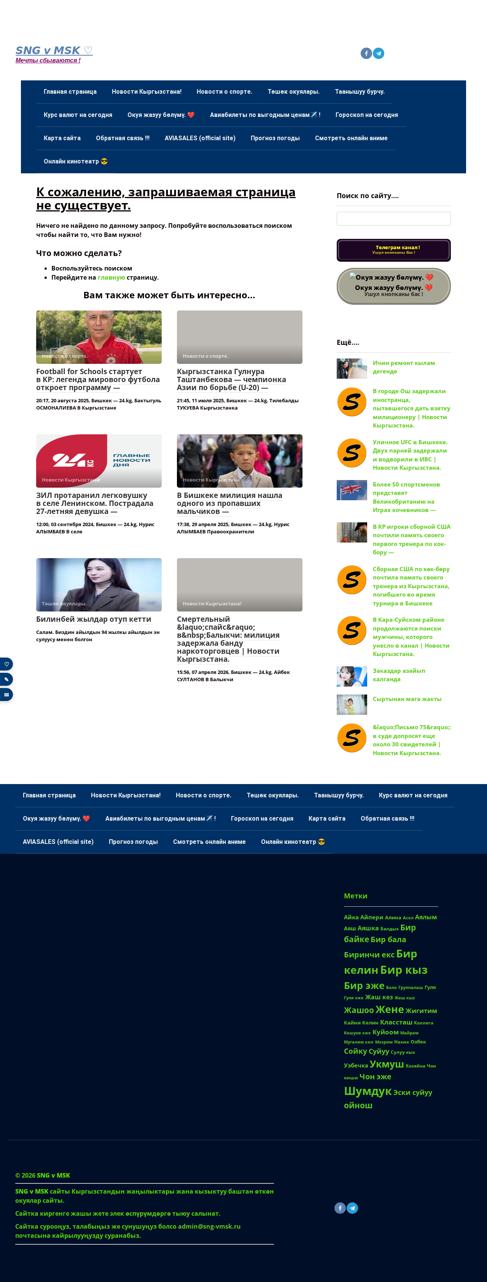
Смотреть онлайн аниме (351, 138)
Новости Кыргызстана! (146, 91)
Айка (351, 917)
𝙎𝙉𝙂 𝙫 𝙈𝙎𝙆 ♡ (54, 50)
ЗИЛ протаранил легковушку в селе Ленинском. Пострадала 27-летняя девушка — (94, 503)
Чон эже (376, 1076)
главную (111, 277)
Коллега (423, 1023)
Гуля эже (354, 997)
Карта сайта (62, 138)
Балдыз (389, 928)
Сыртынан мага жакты (407, 699)
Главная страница (70, 91)
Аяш (350, 928)
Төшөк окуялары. (293, 91)
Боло (391, 987)
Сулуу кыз (403, 1052)
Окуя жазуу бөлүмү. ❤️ (161, 114)
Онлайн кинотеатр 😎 (76, 161)
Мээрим (384, 1042)
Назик (401, 1042)
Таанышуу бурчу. (360, 91)
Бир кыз (404, 969)
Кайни (352, 1022)
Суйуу (379, 1051)
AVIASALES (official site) (200, 138)
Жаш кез (379, 997)
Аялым (426, 917)
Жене (390, 1009)
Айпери (372, 917)
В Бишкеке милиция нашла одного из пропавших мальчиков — (229, 503)
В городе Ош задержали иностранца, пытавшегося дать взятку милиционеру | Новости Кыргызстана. (411, 408)
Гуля (430, 987)
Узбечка (356, 1065)
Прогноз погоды (275, 138)
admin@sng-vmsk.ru (209, 1226)
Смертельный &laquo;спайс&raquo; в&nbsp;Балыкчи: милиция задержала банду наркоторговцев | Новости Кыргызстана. (228, 639)
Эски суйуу (412, 1092)
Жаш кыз (405, 997)
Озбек (418, 1042)
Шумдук (368, 1090)
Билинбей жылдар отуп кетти (93, 619)
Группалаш (410, 987)
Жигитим (421, 1010)
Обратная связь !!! (123, 138)
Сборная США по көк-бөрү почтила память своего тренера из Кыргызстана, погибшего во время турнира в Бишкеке (411, 586)
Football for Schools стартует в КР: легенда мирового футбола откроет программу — (98, 379)
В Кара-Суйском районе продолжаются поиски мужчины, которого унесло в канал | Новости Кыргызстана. (411, 637)
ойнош (358, 1105)
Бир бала (388, 939)
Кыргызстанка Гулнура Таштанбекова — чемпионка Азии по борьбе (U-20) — (231, 379)
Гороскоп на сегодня (367, 114)
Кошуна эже (357, 1033)
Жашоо (359, 1009)
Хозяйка (415, 1066)
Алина (393, 917)
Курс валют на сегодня (78, 114)
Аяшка (368, 928)
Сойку (355, 1051)
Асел (408, 917)
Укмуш (387, 1064)
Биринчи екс (369, 954)
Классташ (396, 1022)
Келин (370, 1022)
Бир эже (364, 985)
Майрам (409, 1033)
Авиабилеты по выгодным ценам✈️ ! (265, 114)
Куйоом (385, 1031)
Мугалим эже (359, 1042)
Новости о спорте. (224, 91)
